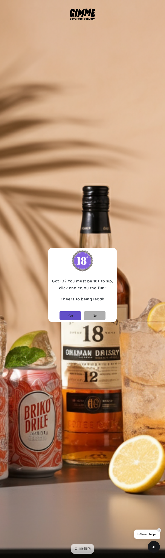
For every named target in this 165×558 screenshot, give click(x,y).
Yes (70, 315)
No (95, 315)
